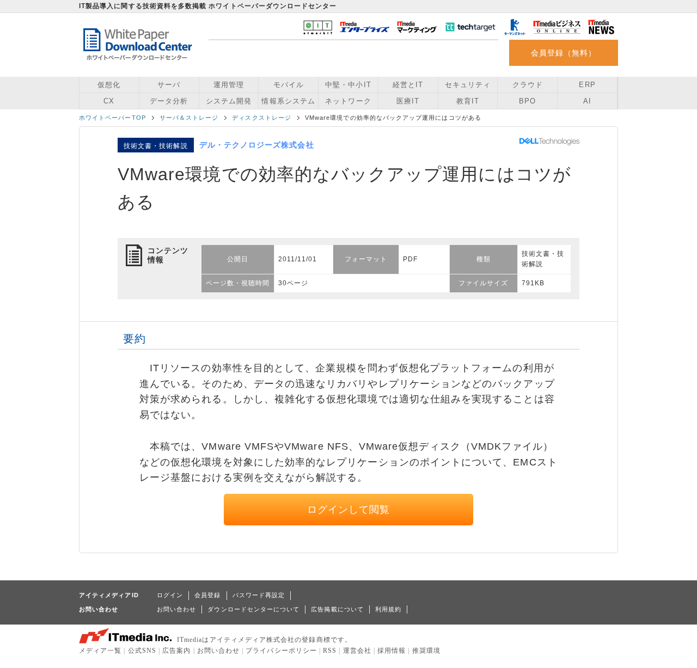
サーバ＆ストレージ (189, 117)
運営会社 (357, 650)
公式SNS (142, 650)
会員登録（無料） (564, 52)
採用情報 (391, 650)
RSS (330, 650)
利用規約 (388, 609)
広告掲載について (337, 609)
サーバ (168, 85)
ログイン (170, 595)
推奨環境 (426, 650)
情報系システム (288, 101)
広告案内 (176, 650)
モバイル (288, 85)
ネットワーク (348, 101)
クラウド (527, 85)
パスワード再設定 (259, 595)
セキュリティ (468, 85)
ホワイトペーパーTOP (112, 117)
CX (108, 101)
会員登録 (207, 595)
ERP (587, 85)
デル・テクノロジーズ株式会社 (256, 144)
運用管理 (228, 85)
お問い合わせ (176, 609)
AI (587, 101)
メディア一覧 (100, 650)
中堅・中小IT (348, 85)
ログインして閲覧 (348, 509)
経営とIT (408, 85)
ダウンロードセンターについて (253, 609)
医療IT (407, 101)
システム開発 (229, 101)
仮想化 (108, 85)
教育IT (467, 101)
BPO (527, 101)
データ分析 (169, 101)
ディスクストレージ (261, 117)
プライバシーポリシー (281, 650)
